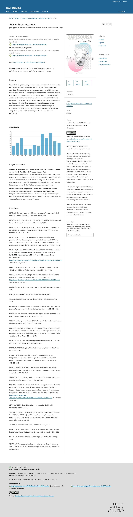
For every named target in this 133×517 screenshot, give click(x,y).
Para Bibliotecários (104, 64)
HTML (87, 84)
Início (11, 18)
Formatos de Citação (74, 235)
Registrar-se (116, 1)
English (101, 40)
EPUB (78, 84)
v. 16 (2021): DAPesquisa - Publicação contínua (36, 18)
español (101, 43)
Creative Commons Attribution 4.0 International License (34, 496)
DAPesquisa (13, 7)
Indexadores (34, 11)
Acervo (15, 11)
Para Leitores (103, 58)
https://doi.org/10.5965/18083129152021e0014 (29, 62)
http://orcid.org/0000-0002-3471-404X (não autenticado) (29, 44)
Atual (8, 11)
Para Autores (103, 61)
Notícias (24, 11)
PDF (69, 84)
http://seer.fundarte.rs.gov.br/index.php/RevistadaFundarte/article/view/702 (35, 260)
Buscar (122, 11)
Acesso (125, 1)
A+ (103, 24)
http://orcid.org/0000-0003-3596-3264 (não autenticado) (29, 55)
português (102, 46)
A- (110, 24)
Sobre (44, 11)
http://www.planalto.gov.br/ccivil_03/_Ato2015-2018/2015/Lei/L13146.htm (34, 280)
